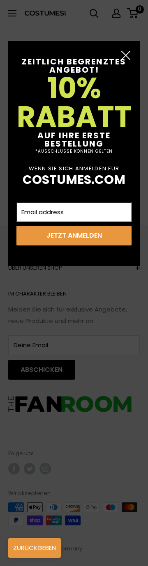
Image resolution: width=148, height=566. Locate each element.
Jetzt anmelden (74, 235)
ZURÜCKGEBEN (34, 547)
